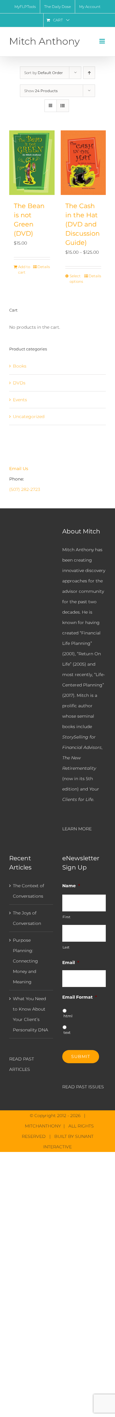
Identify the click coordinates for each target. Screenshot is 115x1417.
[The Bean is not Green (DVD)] (32, 162)
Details (43, 266)
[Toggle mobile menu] (102, 41)
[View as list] (63, 106)
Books (19, 366)
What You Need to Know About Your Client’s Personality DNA (30, 1014)
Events (20, 399)
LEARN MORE (77, 829)
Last (66, 947)
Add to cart (24, 269)
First (67, 917)
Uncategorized (28, 416)
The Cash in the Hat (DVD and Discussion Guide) (82, 224)
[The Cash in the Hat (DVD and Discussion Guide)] (83, 162)
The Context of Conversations (28, 891)
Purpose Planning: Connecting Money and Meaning (25, 961)
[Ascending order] (89, 72)
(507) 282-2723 (24, 489)
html (67, 1016)
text (67, 1032)
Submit (80, 1056)
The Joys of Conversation (27, 918)
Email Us (18, 468)
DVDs (19, 383)
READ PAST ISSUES (83, 1087)
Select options (76, 279)
